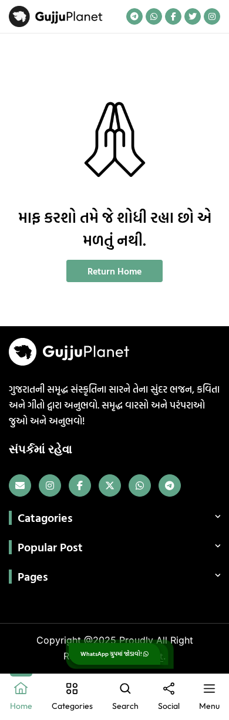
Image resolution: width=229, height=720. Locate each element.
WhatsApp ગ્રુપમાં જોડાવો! (111, 653)
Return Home (114, 271)
